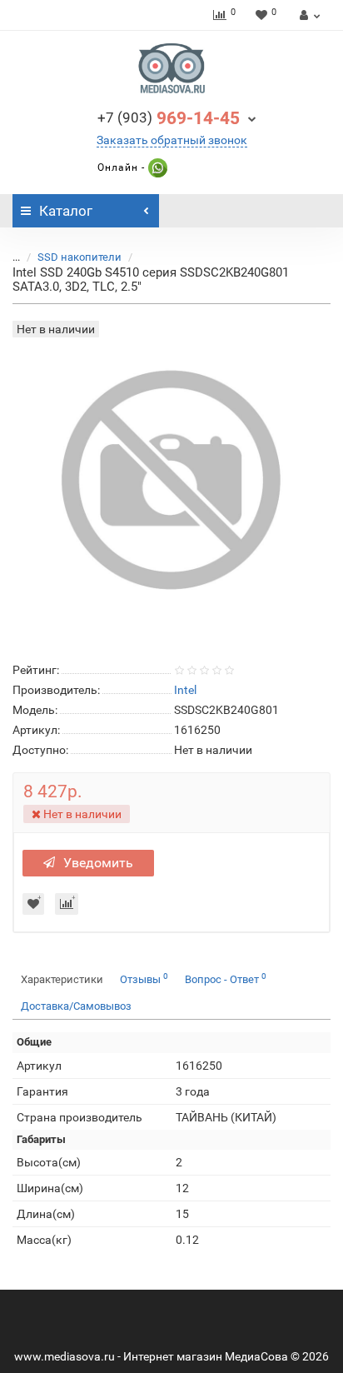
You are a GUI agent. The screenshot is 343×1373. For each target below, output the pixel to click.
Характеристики (62, 979)
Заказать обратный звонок (172, 140)
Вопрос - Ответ (225, 978)
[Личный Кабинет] (308, 15)
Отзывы (144, 978)
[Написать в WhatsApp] (156, 167)
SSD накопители (79, 257)
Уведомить (98, 863)
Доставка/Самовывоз (76, 1006)
